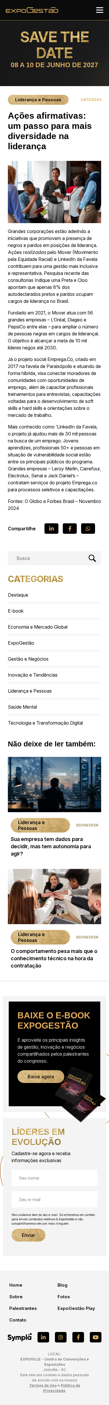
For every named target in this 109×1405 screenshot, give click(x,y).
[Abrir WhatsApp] (94, 1390)
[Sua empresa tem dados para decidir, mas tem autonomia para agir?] (54, 808)
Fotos (64, 1296)
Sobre (16, 1296)
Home (15, 1285)
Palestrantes (23, 1308)
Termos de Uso (43, 1385)
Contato (17, 1320)
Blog (62, 1285)
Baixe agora (41, 1076)
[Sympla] (20, 1337)
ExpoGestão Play (76, 1308)
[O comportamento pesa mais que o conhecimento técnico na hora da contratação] (54, 920)
